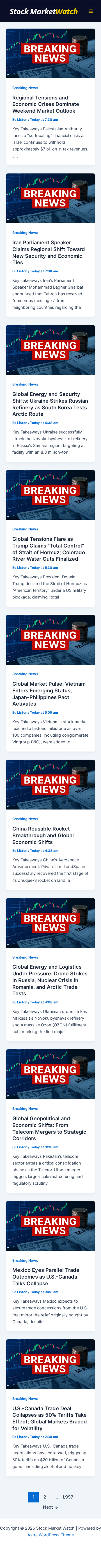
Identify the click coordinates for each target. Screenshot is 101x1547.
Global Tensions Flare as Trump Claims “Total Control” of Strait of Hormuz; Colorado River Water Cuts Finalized (48, 549)
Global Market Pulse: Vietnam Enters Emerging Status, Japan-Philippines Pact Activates (49, 694)
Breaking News (25, 88)
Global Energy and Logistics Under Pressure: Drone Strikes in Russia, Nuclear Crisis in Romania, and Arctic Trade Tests (50, 980)
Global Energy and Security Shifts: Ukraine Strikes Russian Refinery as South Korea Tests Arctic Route (50, 404)
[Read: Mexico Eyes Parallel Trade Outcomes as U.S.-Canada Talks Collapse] (50, 1225)
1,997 (67, 1497)
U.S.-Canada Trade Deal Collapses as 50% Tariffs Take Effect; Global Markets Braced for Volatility (49, 1418)
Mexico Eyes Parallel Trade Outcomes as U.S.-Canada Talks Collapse (45, 1276)
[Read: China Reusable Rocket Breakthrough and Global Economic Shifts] (50, 784)
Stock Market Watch (44, 11)
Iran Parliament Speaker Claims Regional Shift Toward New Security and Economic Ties (48, 252)
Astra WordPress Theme (50, 1534)
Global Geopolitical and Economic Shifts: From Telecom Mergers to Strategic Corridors (49, 1128)
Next (50, 1507)
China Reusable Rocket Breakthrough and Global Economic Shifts (43, 835)
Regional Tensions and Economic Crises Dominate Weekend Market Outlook (45, 104)
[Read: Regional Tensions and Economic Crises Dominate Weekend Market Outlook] (50, 52)
